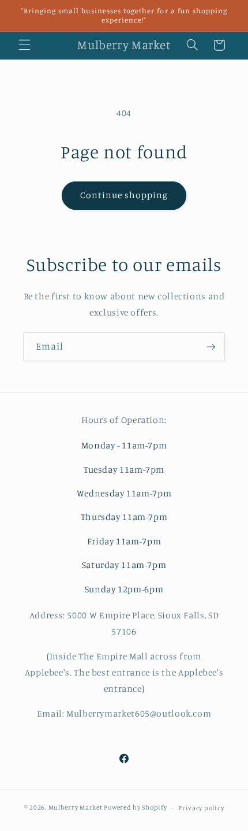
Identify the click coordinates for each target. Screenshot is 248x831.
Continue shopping (124, 195)
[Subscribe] (211, 346)
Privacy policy (201, 808)
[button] (24, 45)
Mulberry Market (75, 808)
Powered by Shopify (135, 808)
